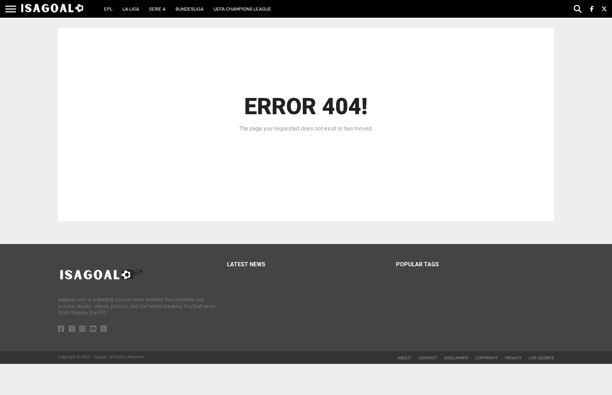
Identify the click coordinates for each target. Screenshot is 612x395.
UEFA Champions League (242, 9)
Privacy (513, 358)
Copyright (486, 358)
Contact (428, 358)
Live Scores (541, 358)
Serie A (157, 9)
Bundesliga (190, 9)
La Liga (131, 9)
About (405, 358)
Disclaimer (456, 358)
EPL (108, 9)
